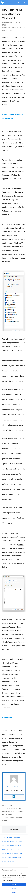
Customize (14, 888)
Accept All (14, 884)
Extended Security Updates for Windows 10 (13, 841)
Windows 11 (9, 805)
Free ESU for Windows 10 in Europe (11, 837)
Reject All (14, 892)
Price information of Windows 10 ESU (11, 845)
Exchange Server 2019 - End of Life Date (12, 849)
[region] (14, 881)
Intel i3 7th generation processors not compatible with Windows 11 (12, 811)
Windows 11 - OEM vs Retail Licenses (11, 857)
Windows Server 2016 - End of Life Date (12, 853)
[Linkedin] (14, 796)
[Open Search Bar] (18, 2)
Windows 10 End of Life (8, 861)
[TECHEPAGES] (2, 2)
